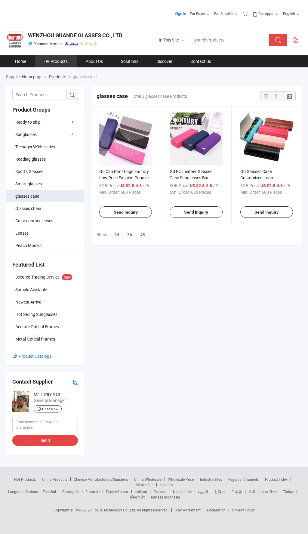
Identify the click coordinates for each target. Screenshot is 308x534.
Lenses (22, 233)
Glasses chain (28, 208)
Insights (166, 484)
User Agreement (188, 510)
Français (92, 491)
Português (70, 491)
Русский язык (117, 491)
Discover (164, 61)
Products (59, 61)
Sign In (180, 13)
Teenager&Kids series (35, 147)
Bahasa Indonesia (165, 497)
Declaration (216, 510)
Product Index (276, 479)
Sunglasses (26, 134)
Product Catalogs (35, 356)
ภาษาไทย (269, 491)
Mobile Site (144, 484)
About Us (94, 61)
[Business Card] (75, 382)
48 (142, 234)
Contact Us (200, 61)
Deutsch (160, 491)
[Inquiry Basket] (246, 13)
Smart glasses (28, 184)
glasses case (27, 196)
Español (49, 491)
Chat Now (50, 408)
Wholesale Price (181, 479)
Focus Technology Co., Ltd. (115, 510)
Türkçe (288, 491)
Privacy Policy (243, 510)
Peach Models (28, 245)
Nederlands (182, 491)
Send (45, 440)
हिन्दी (251, 491)
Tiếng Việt (136, 497)
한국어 (219, 491)
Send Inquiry (126, 212)
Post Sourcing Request (295, 40)
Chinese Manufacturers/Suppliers (101, 479)
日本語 (236, 491)
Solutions (129, 61)
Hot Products (25, 479)
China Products (54, 479)
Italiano (141, 491)
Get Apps (265, 13)
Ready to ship (28, 122)
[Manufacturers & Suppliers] (44, 12)
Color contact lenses (34, 221)
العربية (203, 491)
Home (20, 61)
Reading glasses (30, 159)
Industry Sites (211, 479)
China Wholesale (148, 479)
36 (129, 234)
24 (116, 234)
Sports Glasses (29, 171)
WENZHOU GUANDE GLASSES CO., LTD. (76, 35)
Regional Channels (243, 479)
